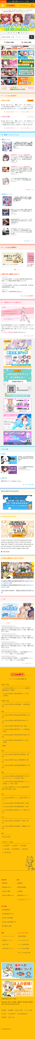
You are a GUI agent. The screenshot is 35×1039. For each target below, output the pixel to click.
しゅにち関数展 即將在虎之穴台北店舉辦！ (26, 467)
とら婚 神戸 (14, 845)
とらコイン (21, 1)
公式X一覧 (5, 944)
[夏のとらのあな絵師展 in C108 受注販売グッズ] (18, 366)
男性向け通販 (10, 42)
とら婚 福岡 (5, 845)
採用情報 (10, 1010)
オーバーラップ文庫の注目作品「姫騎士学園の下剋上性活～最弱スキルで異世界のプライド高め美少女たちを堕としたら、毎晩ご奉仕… (21, 170)
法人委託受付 (12, 1013)
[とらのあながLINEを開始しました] (18, 396)
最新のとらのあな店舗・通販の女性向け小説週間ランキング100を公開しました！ (21, 211)
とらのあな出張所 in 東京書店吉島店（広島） (16, 803)
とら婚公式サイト (29, 663)
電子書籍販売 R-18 (8, 914)
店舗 (16, 1)
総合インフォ (31, 189)
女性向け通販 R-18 (8, 895)
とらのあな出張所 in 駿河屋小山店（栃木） (15, 726)
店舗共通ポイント (22, 895)
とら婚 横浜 (22, 845)
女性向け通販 (27, 42)
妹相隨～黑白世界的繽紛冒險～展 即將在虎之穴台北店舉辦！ (26, 458)
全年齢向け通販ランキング (12, 111)
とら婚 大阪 (24, 849)
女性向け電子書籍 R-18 (9, 922)
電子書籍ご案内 (7, 926)
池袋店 (4, 745)
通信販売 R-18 (6, 887)
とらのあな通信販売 (10, 95)
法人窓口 (3, 1013)
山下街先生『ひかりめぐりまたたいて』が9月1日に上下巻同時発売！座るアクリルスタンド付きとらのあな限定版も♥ (21, 231)
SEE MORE (6, 551)
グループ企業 (28, 1010)
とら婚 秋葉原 (15, 849)
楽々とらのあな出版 (24, 952)
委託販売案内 (22, 936)
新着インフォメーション (11, 135)
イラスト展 (4, 449)
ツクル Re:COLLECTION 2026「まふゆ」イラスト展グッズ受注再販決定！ (21, 179)
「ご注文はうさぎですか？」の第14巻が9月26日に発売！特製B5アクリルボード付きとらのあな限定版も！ (23, 144)
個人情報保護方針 (23, 1013)
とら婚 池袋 (5, 849)
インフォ (9, 1)
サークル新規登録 (23, 944)
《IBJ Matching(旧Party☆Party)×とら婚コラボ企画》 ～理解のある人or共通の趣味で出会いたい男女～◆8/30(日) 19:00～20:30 (17, 645)
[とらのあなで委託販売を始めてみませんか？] (17, 314)
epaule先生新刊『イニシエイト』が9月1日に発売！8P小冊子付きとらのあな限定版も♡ (21, 221)
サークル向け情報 (23, 948)
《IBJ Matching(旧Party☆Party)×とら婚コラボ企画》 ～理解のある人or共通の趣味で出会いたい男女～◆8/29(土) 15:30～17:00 (17, 637)
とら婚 (26, 1)
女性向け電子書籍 (7, 918)
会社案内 (3, 1010)
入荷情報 (19, 891)
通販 (13, 1)
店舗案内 (19, 883)
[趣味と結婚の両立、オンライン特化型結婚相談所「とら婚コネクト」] (18, 428)
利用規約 (3, 1017)
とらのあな (3, 1)
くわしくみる (30, 336)
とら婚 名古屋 (6, 852)
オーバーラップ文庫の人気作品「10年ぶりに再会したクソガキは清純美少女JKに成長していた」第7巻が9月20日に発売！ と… (21, 158)
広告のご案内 (19, 1010)
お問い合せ (11, 1017)
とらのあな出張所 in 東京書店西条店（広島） (16, 806)
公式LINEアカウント (8, 948)
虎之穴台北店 (6, 837)
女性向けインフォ (29, 241)
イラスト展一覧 (29, 484)
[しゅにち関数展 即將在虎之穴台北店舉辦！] (9, 470)
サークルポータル (23, 940)
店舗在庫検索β (21, 887)
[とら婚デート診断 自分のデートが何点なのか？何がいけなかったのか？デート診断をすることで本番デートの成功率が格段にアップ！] (18, 444)
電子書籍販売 (6, 909)
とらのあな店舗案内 (10, 247)
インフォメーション (8, 936)
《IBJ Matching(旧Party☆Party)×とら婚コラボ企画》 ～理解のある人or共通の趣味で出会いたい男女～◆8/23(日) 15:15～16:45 (17, 629)
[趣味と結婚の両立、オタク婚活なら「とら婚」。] (18, 411)
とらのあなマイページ (24, 899)
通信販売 (4, 883)
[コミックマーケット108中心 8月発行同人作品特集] (17, 30)
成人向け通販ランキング (28, 111)
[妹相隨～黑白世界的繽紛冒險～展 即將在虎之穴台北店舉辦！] (9, 460)
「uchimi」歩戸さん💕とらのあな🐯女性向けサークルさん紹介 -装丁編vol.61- (22, 198)
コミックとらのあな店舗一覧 (17, 679)
